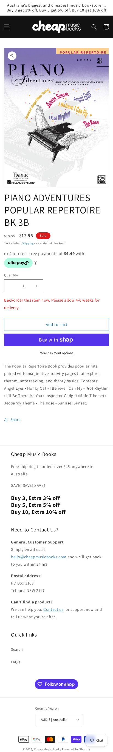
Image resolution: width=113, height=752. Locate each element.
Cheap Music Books (47, 749)
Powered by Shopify (76, 749)
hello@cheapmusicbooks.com (38, 556)
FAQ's (16, 662)
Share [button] (15, 419)
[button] (7, 27)
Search (17, 649)
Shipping (28, 243)
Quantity (11, 275)
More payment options (57, 353)
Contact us (53, 609)
